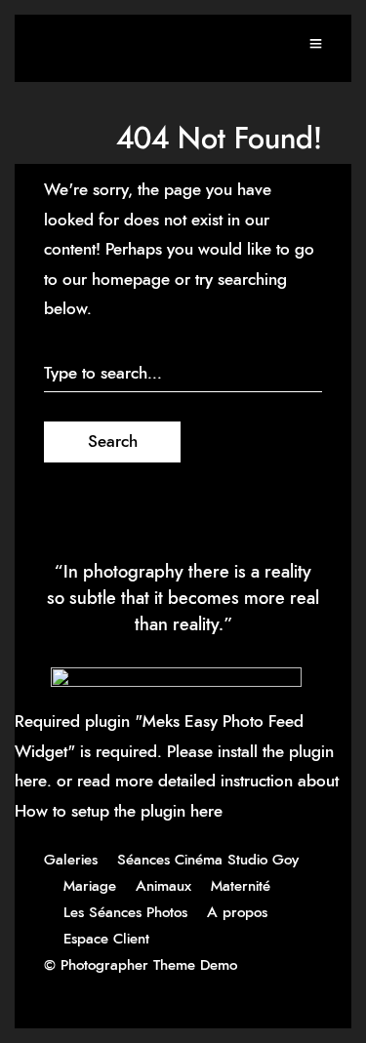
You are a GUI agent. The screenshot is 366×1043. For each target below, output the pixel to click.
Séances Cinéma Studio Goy (208, 860)
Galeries (71, 860)
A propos (237, 912)
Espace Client (106, 939)
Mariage (89, 886)
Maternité (240, 886)
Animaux (163, 886)
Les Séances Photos (125, 912)
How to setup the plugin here (119, 811)
